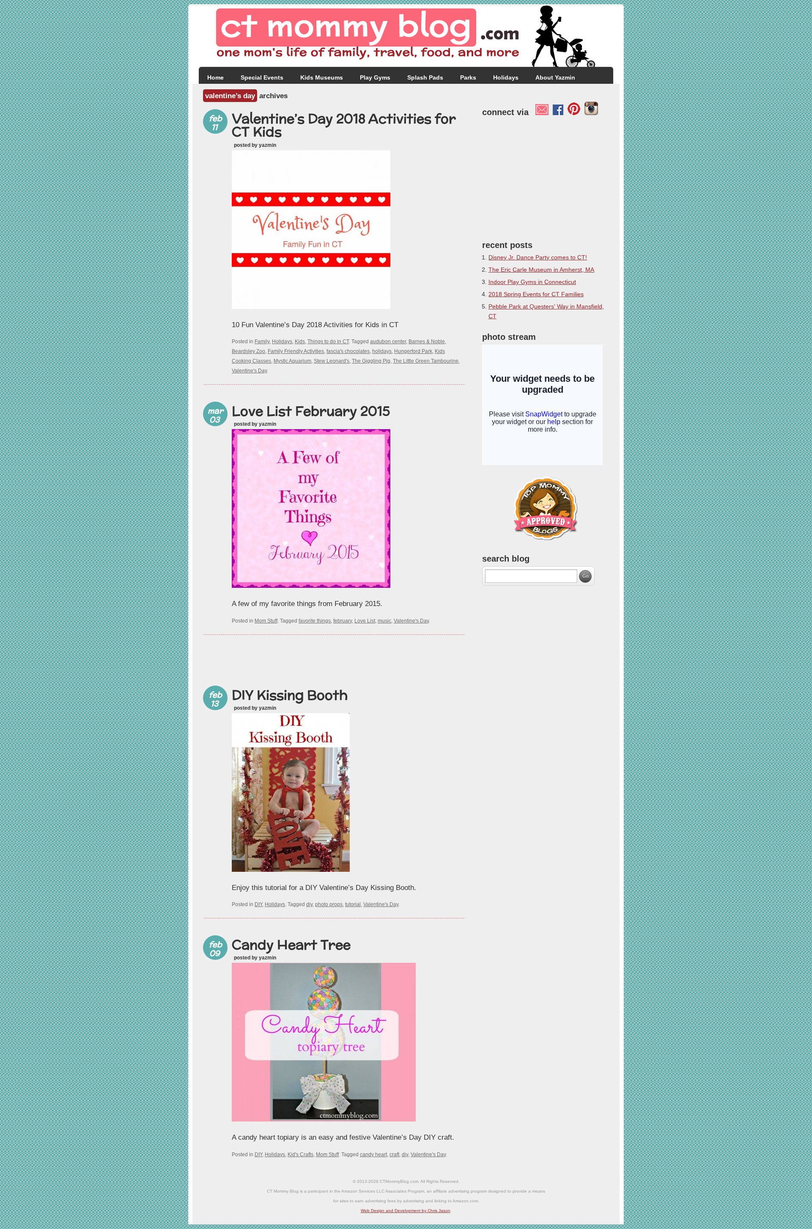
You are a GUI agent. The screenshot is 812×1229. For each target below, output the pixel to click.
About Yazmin (555, 77)
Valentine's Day (249, 371)
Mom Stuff (266, 621)
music (384, 621)
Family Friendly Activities (296, 351)
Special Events (262, 77)
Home (215, 77)
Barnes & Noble (427, 341)
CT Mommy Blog (406, 35)
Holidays (505, 77)
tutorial (353, 904)
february (342, 621)
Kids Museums (321, 77)
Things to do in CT (328, 341)
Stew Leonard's (331, 361)
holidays (382, 351)
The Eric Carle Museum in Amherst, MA (541, 269)
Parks (468, 77)
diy (309, 904)
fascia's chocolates (348, 351)
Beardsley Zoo (248, 351)
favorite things (315, 621)
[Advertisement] (334, 656)
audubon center (388, 341)
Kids (300, 341)
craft (394, 1154)
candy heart (373, 1154)
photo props (329, 904)
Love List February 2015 (311, 410)
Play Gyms (375, 77)
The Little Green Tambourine (425, 361)
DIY (258, 904)
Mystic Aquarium (292, 361)
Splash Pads (425, 77)
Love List (364, 621)
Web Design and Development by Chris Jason (405, 1210)
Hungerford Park (413, 351)
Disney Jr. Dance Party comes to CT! (537, 257)
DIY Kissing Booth (290, 694)
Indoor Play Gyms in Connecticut (532, 281)
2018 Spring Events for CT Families (536, 294)
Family (262, 341)
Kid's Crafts (300, 1154)
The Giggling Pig (371, 361)
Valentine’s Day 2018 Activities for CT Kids (344, 125)
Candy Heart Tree (291, 944)
